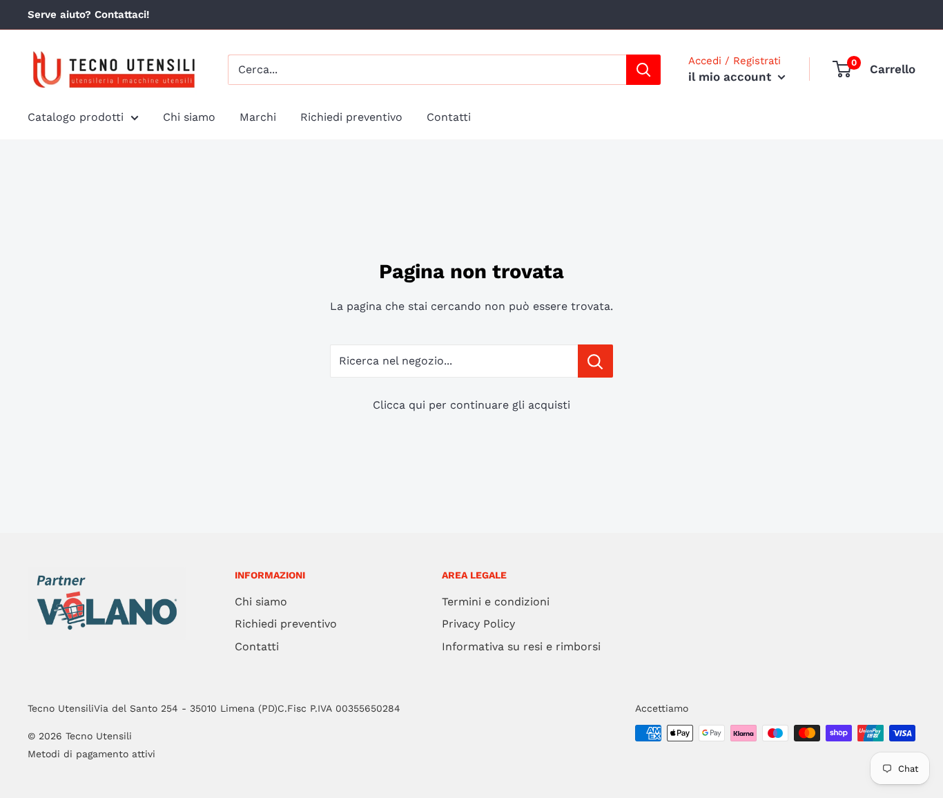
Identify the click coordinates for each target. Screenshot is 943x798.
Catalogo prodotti (76, 117)
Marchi (258, 117)
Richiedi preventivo (351, 117)
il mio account (731, 77)
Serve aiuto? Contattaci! (88, 14)
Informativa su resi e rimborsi (521, 646)
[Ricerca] (643, 70)
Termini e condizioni (496, 601)
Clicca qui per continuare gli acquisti (471, 404)
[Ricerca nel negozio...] (595, 361)
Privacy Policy (478, 623)
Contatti (449, 117)
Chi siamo (189, 117)
